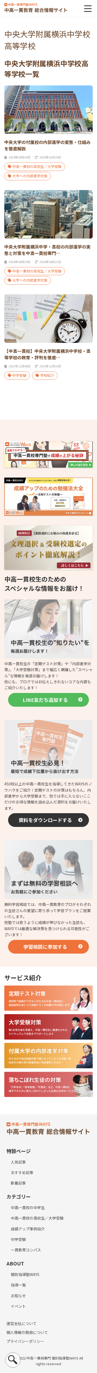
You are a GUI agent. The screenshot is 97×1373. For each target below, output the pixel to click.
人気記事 (18, 1162)
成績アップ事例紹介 (28, 1228)
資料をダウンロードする (45, 819)
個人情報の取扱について (27, 1332)
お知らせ (18, 1295)
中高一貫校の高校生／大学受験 (36, 166)
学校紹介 (47, 375)
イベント (18, 1306)
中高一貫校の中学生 (28, 1207)
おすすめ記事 (22, 1172)
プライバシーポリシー (25, 1341)
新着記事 (18, 1183)
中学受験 (19, 375)
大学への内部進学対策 (29, 175)
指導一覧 (18, 1285)
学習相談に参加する (45, 946)
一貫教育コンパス (26, 1250)
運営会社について (21, 1323)
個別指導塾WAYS (25, 1274)
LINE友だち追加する (45, 699)
